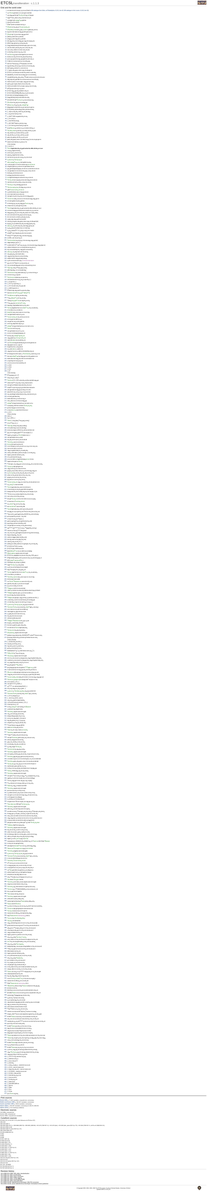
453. (5, 1054)
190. (5, 439)
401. (5, 932)
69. (6, 166)
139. (5, 328)
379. (5, 879)
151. (5, 356)
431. (5, 1002)
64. (6, 155)
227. (5, 525)
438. (5, 1018)
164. (5, 385)
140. (5, 330)
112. (5, 265)
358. (5, 829)
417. (5, 969)
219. (5, 506)
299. (5, 690)
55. (6, 135)
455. (5, 1058)
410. (5, 953)
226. (5, 523)
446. (5, 1037)
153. (5, 360)
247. (5, 571)
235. (5, 543)
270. (5, 625)
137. (5, 323)
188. (5, 434)
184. (5, 425)
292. (5, 674)
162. (5, 380)
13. (6, 38)
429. (5, 997)
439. (5, 1021)
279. (5, 643)
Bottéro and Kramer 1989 (7, 1102)
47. (6, 116)
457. (5, 1063)
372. (5, 862)
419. (5, 973)
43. (6, 107)
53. (6, 130)
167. (5, 392)
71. (6, 170)
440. (5, 1023)
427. (5, 992)
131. (5, 310)
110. (5, 260)
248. (5, 574)
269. (5, 623)
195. (5, 450)
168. (5, 394)
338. (5, 783)
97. (6, 230)
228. (5, 527)
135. (5, 319)
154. (5, 363)
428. (5, 995)
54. (6, 132)
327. (5, 756)
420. (5, 976)
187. (5, 432)
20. (6, 54)
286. (5, 660)
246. (5, 569)
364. (5, 843)
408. (5, 948)
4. (6, 17)
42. (6, 104)
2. (6, 12)
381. (5, 884)
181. (5, 418)
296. (5, 683)
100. (5, 238)
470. (5, 1089)
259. (5, 599)
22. (6, 59)
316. (5, 729)
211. (5, 486)
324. (5, 749)
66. (6, 159)
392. (5, 910)
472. (5, 1093)
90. (6, 214)
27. (6, 70)
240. (5, 555)
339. (5, 785)
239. (5, 553)
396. (5, 920)
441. (5, 1025)
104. (5, 247)
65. (6, 157)
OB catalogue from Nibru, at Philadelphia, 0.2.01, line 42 (47, 10)
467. (5, 1083)
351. (5, 813)
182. (5, 420)
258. (5, 597)
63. (6, 152)
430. (5, 1000)
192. (5, 444)
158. (5, 371)
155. (5, 365)
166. (5, 389)
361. (5, 836)
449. (5, 1044)
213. (5, 491)
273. (5, 632)
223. (5, 516)
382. (5, 886)
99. (6, 235)
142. (5, 335)
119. (5, 281)
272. (5, 629)
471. (5, 1091)
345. (5, 799)
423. (5, 983)
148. (5, 349)
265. (5, 613)
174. (5, 407)
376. (5, 872)
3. (6, 15)
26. (6, 68)
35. (6, 88)
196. (5, 452)
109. (5, 258)
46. (6, 113)
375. (5, 869)
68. (6, 164)
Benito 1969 (3, 1100)
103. (5, 244)
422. (5, 980)
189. (5, 437)
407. (5, 946)
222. (5, 513)
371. (5, 860)
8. (6, 26)
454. (5, 1056)
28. (6, 72)
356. (5, 824)
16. (6, 45)
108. (5, 256)
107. (5, 254)
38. (6, 95)
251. (5, 581)
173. (5, 405)
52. (6, 127)
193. (5, 446)
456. (5, 1061)
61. (6, 148)
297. (5, 686)
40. (6, 99)
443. (5, 1030)
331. (5, 766)
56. (6, 137)
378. (5, 876)
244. (5, 564)
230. (5, 532)
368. (5, 853)
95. (6, 225)
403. (5, 936)
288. (5, 664)
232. (5, 537)
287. (5, 662)
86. (6, 205)
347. (5, 803)
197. (5, 454)
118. (5, 279)
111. (6, 262)
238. (5, 550)
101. (5, 240)
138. (5, 325)
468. (5, 1085)
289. (5, 667)
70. (6, 168)
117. (5, 277)
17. (6, 47)
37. (6, 93)
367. (5, 850)
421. (5, 978)
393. (5, 913)
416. (5, 966)
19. (6, 52)
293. (5, 676)
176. (5, 412)
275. (5, 637)
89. (6, 212)
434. (5, 1008)
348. (5, 806)
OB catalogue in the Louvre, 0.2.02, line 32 (76, 10)
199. (5, 459)
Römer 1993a (4, 1105)
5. (6, 20)
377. (5, 874)
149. (5, 351)
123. (5, 290)
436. (5, 1013)
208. (5, 479)
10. (6, 32)
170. (5, 398)
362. (5, 838)
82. (6, 196)
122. (5, 288)
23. (6, 61)
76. (6, 182)
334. (5, 773)
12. (6, 36)
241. (5, 557)
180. (5, 416)
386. (5, 896)
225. (5, 521)
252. (5, 583)
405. (5, 941)
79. (6, 189)
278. (5, 641)
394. (5, 915)
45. (6, 111)
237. (5, 548)
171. (5, 400)
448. (5, 1042)
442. (5, 1028)
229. (5, 530)
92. (6, 219)
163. (5, 382)
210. (5, 484)
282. (5, 650)
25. (6, 66)
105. (5, 249)
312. (5, 720)
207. (5, 477)
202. (5, 466)
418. (5, 971)
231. (5, 535)
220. (5, 508)
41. (6, 102)
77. (6, 184)
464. (5, 1077)
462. (5, 1073)
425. (5, 988)
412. (5, 957)
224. (5, 518)
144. (5, 340)
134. (5, 316)
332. (5, 768)
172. (5, 403)
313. (5, 722)
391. (5, 908)
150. (5, 353)
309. (5, 713)
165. (5, 387)
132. (5, 312)
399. (5, 927)
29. (6, 74)
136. (5, 321)
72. (6, 173)
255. (5, 590)
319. (5, 737)
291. (5, 672)
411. (5, 955)
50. (6, 123)
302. (5, 698)
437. (5, 1016)
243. (5, 562)
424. (5, 985)
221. (5, 511)
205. (5, 473)
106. (5, 251)
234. (5, 541)
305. (5, 704)
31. (6, 79)
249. (5, 576)
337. (5, 780)
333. (5, 770)
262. (5, 606)
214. (5, 493)
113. (5, 267)
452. (5, 1051)
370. (5, 858)
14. (6, 41)
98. (6, 232)
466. (5, 1081)
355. (5, 822)
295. (5, 681)
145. (5, 342)
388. (5, 901)
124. (5, 292)
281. (5, 648)
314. (5, 724)
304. (5, 702)
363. (5, 840)
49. (6, 120)
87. (6, 208)
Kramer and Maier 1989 (7, 1104)
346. (5, 801)
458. (5, 1065)
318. (5, 734)
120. (5, 283)
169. (5, 396)
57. (6, 139)
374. (5, 867)
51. (6, 125)
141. (5, 333)
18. (6, 49)
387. (5, 898)
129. (5, 305)
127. (5, 300)
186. (5, 430)
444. (5, 1032)
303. (5, 700)
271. (5, 627)
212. (5, 489)
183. (5, 422)
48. (6, 118)
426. (5, 990)
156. (5, 367)
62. (6, 150)
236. (5, 546)
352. (5, 815)
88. (6, 210)
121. (5, 285)
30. (6, 77)
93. (6, 221)
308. (5, 711)
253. (5, 585)
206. (5, 475)
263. (5, 609)
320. (5, 739)
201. (5, 463)
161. (5, 377)
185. (5, 428)
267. (5, 618)
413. (5, 960)
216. (5, 498)
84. (6, 201)
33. (6, 84)
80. (6, 192)
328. (5, 758)
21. (6, 56)
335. (5, 775)
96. (6, 228)
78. (6, 187)
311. (5, 718)
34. (6, 86)
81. (6, 194)
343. (5, 795)
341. (5, 790)
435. (5, 1011)
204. (5, 470)
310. (5, 716)
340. (5, 788)
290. (5, 669)
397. (5, 923)
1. (6, 10)
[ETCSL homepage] (202, 4)
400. (5, 930)
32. (6, 81)
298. (5, 688)
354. (5, 820)
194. (5, 448)
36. (6, 90)
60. (6, 146)
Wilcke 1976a (4, 1107)
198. (5, 457)
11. (6, 34)
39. (6, 97)
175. (5, 410)
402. (5, 934)
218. (5, 503)
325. (5, 751)
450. (5, 1047)
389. (5, 903)
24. (6, 63)
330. (5, 763)
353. (5, 818)
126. (5, 297)
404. (5, 939)
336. (5, 778)
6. (6, 22)
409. (5, 951)
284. (5, 655)
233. (5, 539)
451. (5, 1049)
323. (5, 746)
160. (5, 374)
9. (6, 29)
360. (5, 834)
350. (5, 811)
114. (5, 270)
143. (5, 338)
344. (5, 797)
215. (5, 496)
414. (5, 962)
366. (5, 848)
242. (5, 560)
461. (5, 1071)
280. (5, 646)
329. (5, 761)
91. (6, 217)
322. (5, 744)
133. (5, 314)
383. (5, 888)
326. (5, 754)
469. (5, 1087)
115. (5, 272)
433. (5, 1006)
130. (5, 307)
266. (5, 616)
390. (5, 905)
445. (5, 1035)
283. (5, 653)
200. (5, 461)
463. (5, 1075)
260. (5, 602)
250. (5, 579)
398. (5, 925)
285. (5, 658)
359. (5, 832)
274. (5, 635)
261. (5, 604)
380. (5, 881)
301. (5, 695)
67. (6, 162)
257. (5, 595)
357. (5, 827)
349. (5, 808)
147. (5, 346)
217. (5, 501)
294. (5, 679)
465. (5, 1079)
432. (5, 1004)
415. (5, 964)
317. (5, 732)
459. (5, 1067)
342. (5, 792)
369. (5, 855)
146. (5, 345)
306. (5, 706)
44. (6, 109)
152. (5, 358)
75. (6, 179)
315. (5, 727)
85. (6, 203)
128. (5, 302)
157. (5, 369)
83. (6, 198)
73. (6, 175)
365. (5, 845)
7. (6, 24)
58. (6, 141)
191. (5, 441)
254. (5, 588)
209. (5, 481)
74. (6, 177)
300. (5, 693)
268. (5, 620)
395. (5, 918)
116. (5, 274)
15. (6, 43)
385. (5, 893)
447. (5, 1040)
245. (5, 567)
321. (5, 742)
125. (5, 295)
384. (5, 891)
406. (5, 943)
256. (5, 592)
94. (6, 223)
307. (5, 709)
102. (5, 242)
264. (5, 611)
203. (5, 468)
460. (5, 1069)
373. (5, 865)
